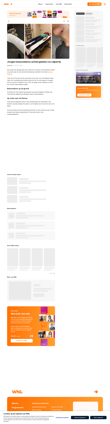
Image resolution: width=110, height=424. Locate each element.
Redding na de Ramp (57, 407)
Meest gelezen (80, 13)
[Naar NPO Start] (96, 391)
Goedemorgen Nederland (39, 407)
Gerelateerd (89, 13)
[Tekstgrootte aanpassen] (64, 21)
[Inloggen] (104, 4)
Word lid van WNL (94, 4)
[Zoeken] (84, 4)
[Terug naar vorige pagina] (8, 21)
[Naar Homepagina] (8, 4)
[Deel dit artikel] (67, 21)
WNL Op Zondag (36, 410)
